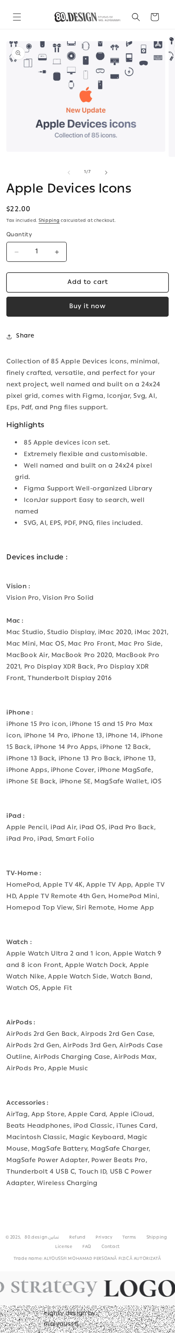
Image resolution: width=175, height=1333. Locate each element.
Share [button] (25, 336)
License (63, 1247)
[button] (17, 17)
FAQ (86, 1247)
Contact (111, 1247)
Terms (129, 1237)
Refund (77, 1237)
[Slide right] (106, 172)
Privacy (104, 1237)
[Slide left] (68, 172)
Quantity (19, 235)
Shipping (49, 221)
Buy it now (87, 307)
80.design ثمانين (42, 1237)
